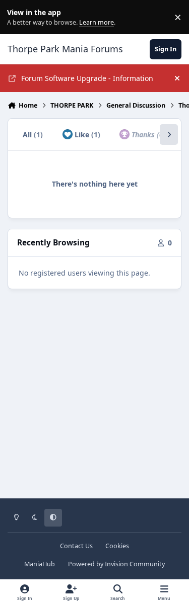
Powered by (116, 564)
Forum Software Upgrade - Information (87, 78)
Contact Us (76, 546)
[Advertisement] (94, 400)
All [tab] (33, 134)
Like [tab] (86, 134)
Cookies (117, 546)
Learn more (19, 17)
